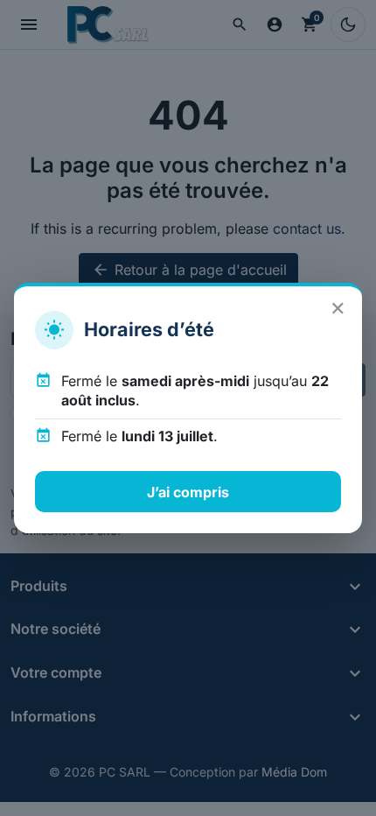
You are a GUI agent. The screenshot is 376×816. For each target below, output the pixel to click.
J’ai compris (188, 492)
